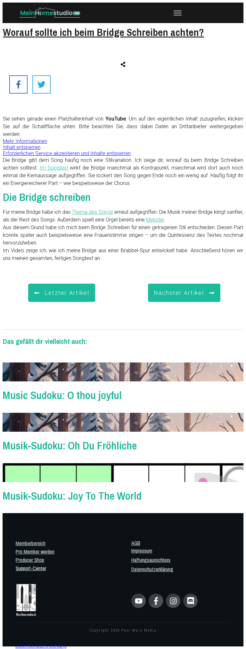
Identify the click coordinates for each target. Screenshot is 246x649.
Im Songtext (54, 168)
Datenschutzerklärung (152, 569)
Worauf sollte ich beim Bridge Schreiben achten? (103, 32)
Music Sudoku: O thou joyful (123, 381)
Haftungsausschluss (150, 559)
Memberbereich (30, 543)
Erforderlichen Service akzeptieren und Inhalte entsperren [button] (67, 153)
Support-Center (31, 568)
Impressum (141, 550)
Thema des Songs (92, 212)
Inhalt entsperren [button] (21, 147)
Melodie (155, 220)
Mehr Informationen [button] (25, 141)
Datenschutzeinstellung (41, 646)
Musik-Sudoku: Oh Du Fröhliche (123, 431)
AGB (135, 542)
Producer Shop (30, 559)
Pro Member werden (35, 551)
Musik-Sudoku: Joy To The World (123, 482)
